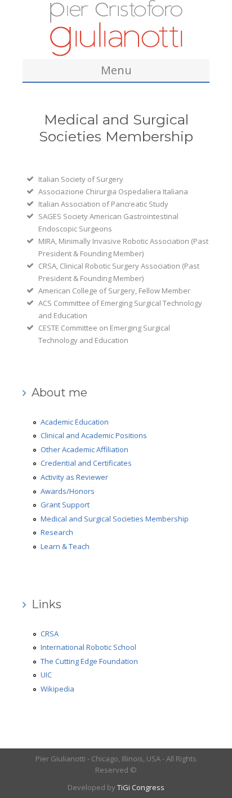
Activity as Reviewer (74, 477)
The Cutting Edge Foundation (89, 661)
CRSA (50, 633)
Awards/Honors (68, 491)
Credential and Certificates (86, 463)
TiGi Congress (140, 787)
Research (57, 532)
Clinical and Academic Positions (94, 435)
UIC (46, 675)
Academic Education (75, 422)
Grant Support (65, 505)
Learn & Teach (65, 546)
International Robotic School (88, 647)
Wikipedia (57, 689)
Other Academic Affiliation (84, 449)
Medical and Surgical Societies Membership (115, 519)
